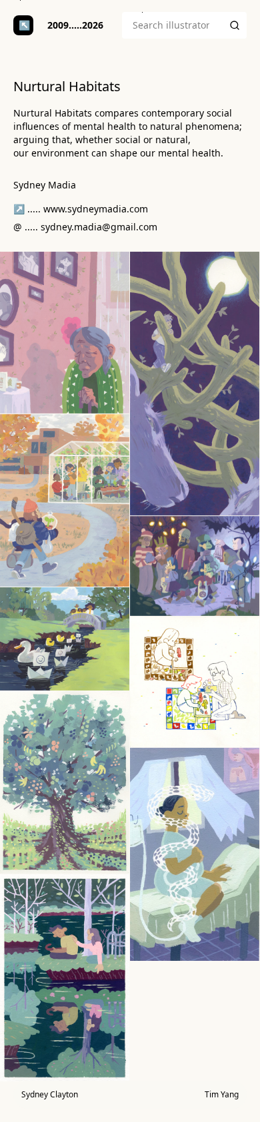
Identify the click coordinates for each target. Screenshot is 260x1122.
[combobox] (172, 25)
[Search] (235, 25)
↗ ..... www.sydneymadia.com (80, 208)
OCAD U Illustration (23, 25)
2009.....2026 (75, 25)
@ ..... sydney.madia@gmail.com (85, 226)
